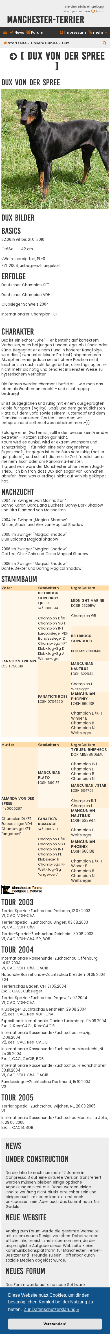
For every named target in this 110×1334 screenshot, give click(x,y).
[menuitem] (16, 32)
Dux (65, 43)
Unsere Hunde (44, 43)
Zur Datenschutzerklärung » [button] (51, 1309)
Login (100, 11)
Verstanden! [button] (55, 1324)
